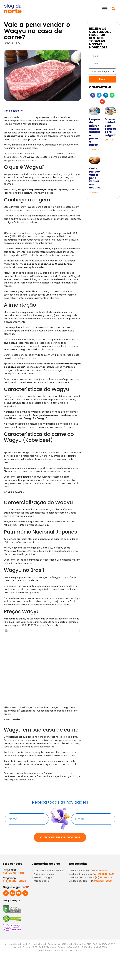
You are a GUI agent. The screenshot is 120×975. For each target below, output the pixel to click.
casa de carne (28, 117)
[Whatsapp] (25, 893)
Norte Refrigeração (45, 153)
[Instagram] (6, 893)
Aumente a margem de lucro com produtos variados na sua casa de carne (38, 721)
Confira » (94, 149)
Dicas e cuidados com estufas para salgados (111, 127)
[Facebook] (12, 893)
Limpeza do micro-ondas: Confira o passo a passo (95, 132)
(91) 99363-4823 (14, 881)
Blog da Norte (63, 773)
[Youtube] (19, 893)
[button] (105, 8)
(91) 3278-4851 (13, 873)
